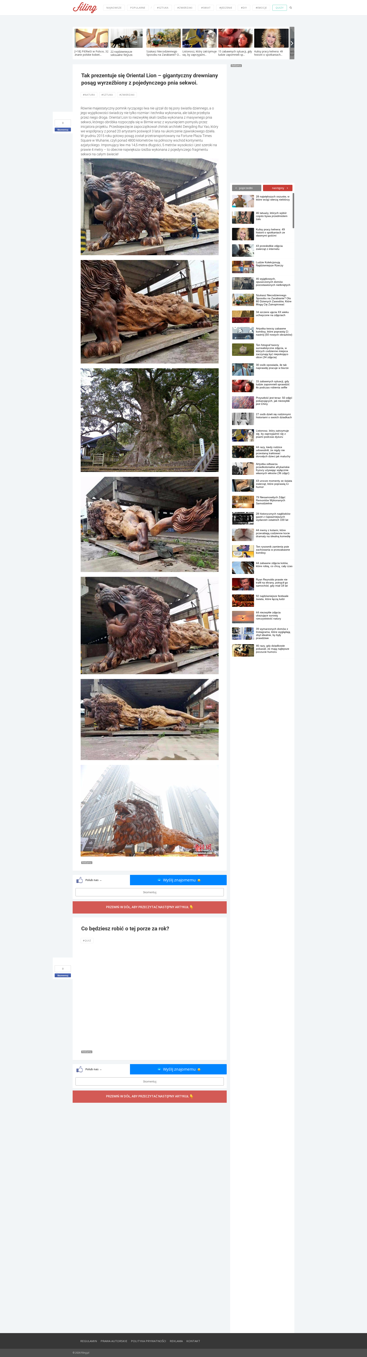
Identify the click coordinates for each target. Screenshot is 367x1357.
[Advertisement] (262, 124)
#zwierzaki (184, 7)
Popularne (137, 7)
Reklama (176, 1341)
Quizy (280, 7)
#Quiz (87, 940)
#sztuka (163, 7)
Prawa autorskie (114, 1341)
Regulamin (88, 1341)
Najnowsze (114, 7)
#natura (89, 94)
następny (278, 188)
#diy (244, 7)
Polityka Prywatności (148, 1341)
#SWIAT (206, 7)
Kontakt (193, 1341)
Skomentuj (62, 129)
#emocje (261, 7)
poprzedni (245, 188)
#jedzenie (225, 7)
